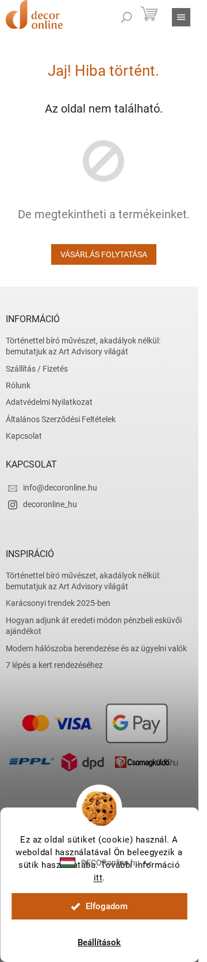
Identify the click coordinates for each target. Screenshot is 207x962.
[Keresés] (126, 17)
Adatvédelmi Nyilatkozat (49, 402)
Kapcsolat (24, 436)
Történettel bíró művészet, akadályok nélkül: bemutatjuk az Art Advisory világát (83, 346)
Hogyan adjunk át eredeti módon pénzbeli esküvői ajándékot (94, 626)
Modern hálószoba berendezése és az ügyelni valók (96, 648)
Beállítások (99, 942)
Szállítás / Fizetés (37, 368)
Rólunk (18, 385)
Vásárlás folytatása (103, 254)
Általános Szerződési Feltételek (61, 419)
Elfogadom (107, 906)
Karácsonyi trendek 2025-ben (58, 603)
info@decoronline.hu (60, 487)
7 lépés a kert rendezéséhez (54, 665)
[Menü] (181, 17)
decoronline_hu (50, 504)
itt (98, 877)
